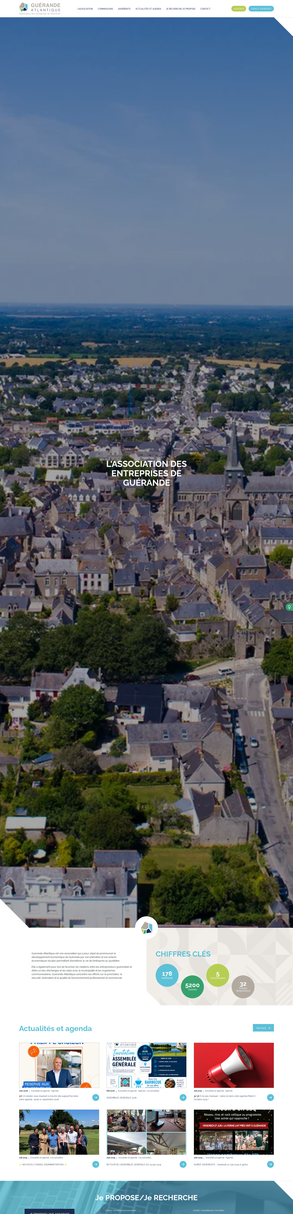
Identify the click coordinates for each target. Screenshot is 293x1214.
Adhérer (239, 8)
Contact (205, 8)
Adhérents (124, 8)
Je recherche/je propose (180, 8)
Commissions (105, 8)
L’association (85, 8)
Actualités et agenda (148, 8)
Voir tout (261, 1028)
